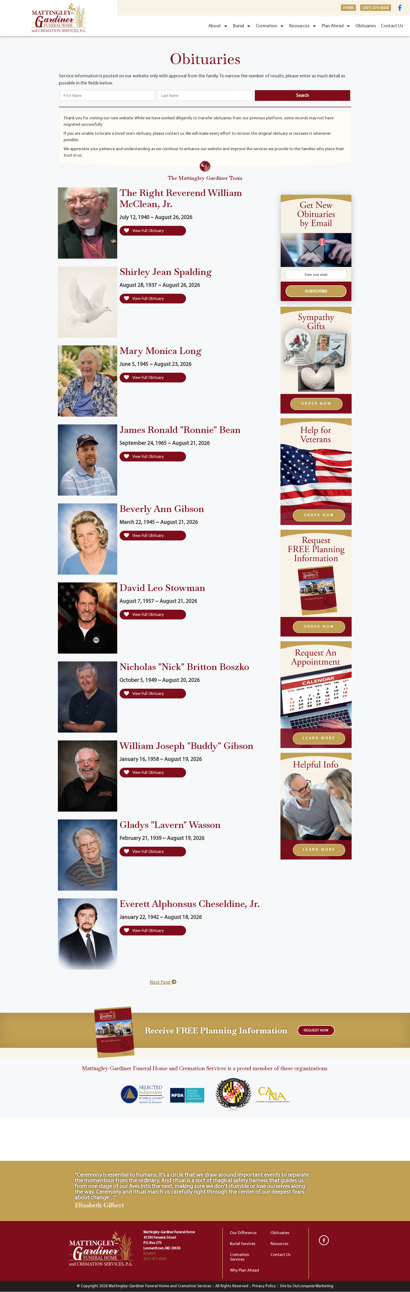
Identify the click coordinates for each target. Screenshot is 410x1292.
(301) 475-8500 (155, 1259)
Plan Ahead (332, 26)
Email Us (150, 1253)
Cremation (266, 26)
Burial (238, 26)
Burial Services (242, 1244)
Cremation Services (239, 1257)
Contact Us (392, 26)
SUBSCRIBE (316, 291)
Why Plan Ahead (244, 1271)
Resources (299, 26)
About (214, 26)
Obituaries (365, 26)
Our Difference (243, 1233)
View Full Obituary (148, 231)
